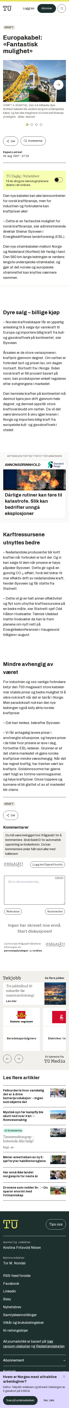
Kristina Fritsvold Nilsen (22, 1248)
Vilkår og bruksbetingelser (23, 1323)
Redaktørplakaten (50, 1346)
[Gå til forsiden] (7, 8)
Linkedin (9, 1291)
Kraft (9, 27)
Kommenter (35, 140)
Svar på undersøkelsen (20, 1400)
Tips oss (56, 1224)
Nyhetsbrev (12, 1307)
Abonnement (13, 1360)
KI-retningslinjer (15, 1330)
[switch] (58, 179)
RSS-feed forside (16, 1276)
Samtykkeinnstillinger (20, 1315)
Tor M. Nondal (14, 1263)
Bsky (7, 1299)
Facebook (11, 1284)
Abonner (46, 8)
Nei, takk (49, 1400)
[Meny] (62, 8)
